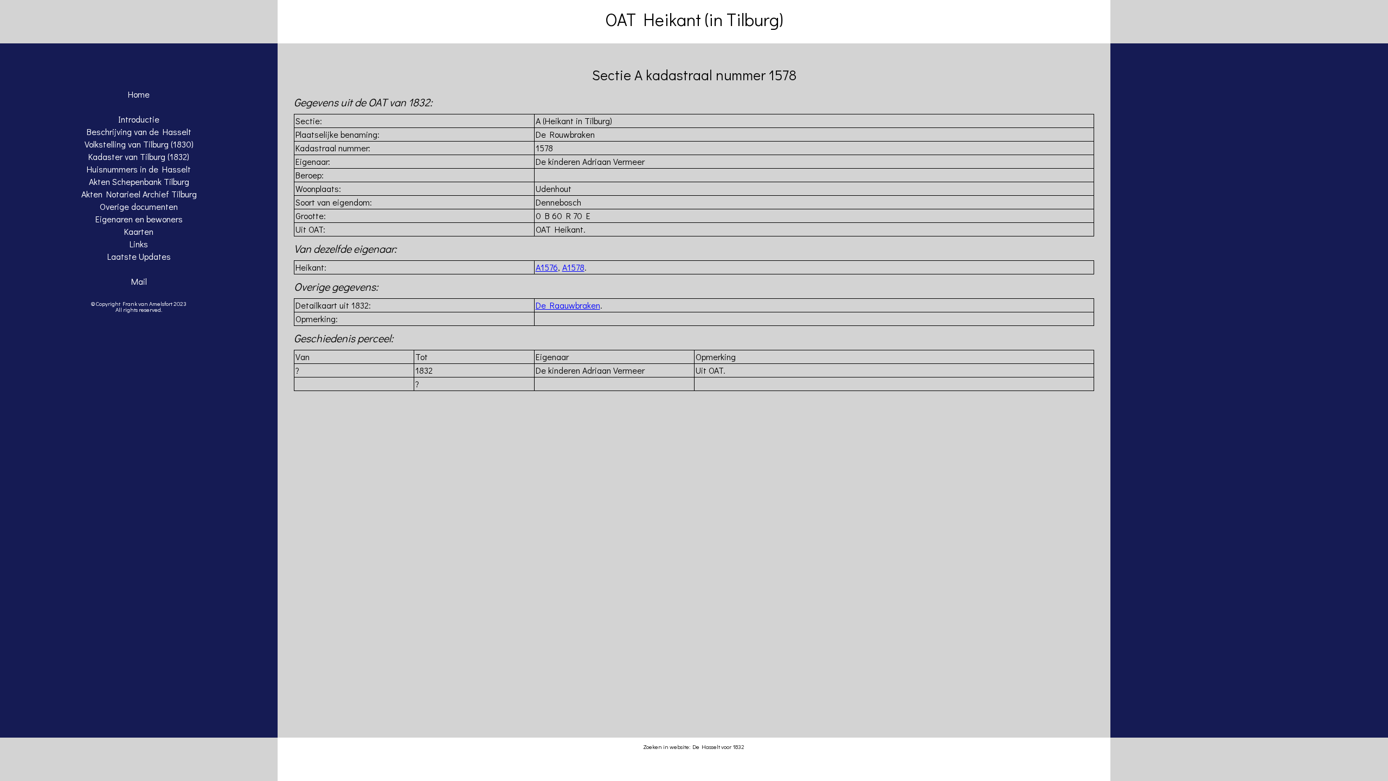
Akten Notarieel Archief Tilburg (139, 194)
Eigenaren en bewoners (139, 219)
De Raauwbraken (568, 305)
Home (139, 94)
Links (139, 243)
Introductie (138, 119)
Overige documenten (139, 206)
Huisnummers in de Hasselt (139, 169)
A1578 (573, 267)
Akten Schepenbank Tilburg (139, 181)
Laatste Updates (139, 256)
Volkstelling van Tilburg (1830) (139, 144)
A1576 (547, 267)
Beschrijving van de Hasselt (139, 131)
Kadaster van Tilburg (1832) (138, 156)
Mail (139, 281)
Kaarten (138, 231)
